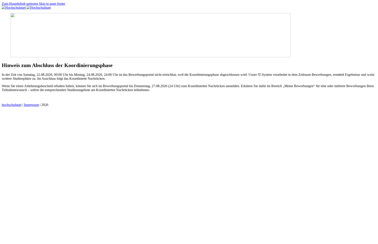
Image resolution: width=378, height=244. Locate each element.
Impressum (31, 105)
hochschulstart (11, 105)
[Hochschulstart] (26, 7)
